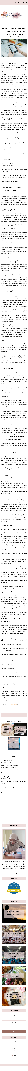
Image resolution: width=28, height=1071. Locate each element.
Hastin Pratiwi (8, 761)
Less (2, 818)
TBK (21, 1068)
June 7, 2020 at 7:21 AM (6, 778)
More (25, 818)
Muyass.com (12, 1068)
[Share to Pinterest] (25, 715)
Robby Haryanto (9, 777)
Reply (2, 772)
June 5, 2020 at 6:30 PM (6, 762)
